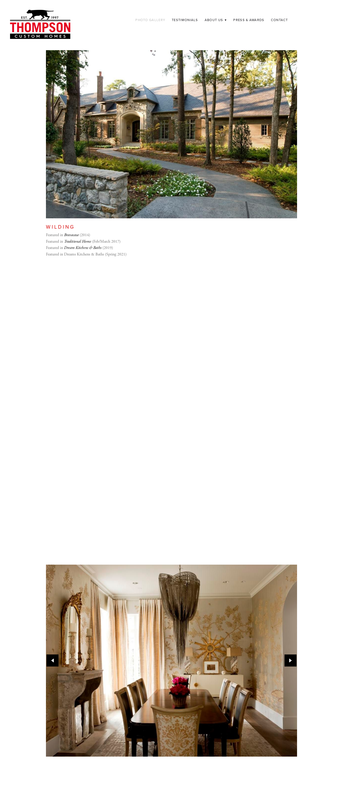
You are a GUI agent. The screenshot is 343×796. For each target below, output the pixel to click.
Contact (279, 20)
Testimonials (185, 20)
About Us (216, 20)
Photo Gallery (150, 20)
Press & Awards (248, 20)
